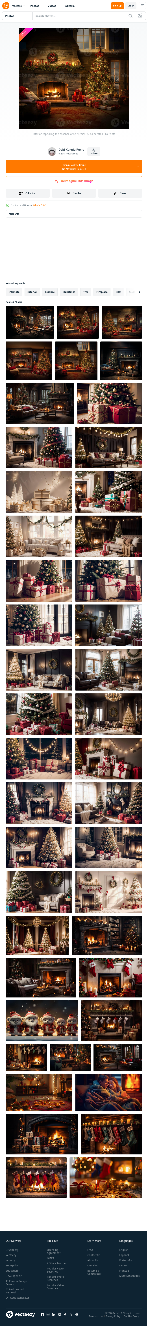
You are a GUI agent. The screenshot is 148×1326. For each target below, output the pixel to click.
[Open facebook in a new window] (42, 1317)
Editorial (70, 6)
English (121, 1249)
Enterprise (12, 1265)
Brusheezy (12, 1249)
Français (122, 1270)
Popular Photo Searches (54, 1278)
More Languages (127, 1275)
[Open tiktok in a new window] (65, 1317)
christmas (69, 292)
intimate (14, 292)
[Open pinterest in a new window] (59, 1317)
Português (123, 1260)
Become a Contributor (93, 1272)
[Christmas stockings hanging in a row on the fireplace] (111, 1134)
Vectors (17, 6)
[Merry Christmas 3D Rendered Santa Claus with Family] (42, 1020)
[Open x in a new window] (71, 1317)
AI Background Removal (15, 1291)
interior (32, 292)
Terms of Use (96, 1318)
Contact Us (92, 1255)
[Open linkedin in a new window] (53, 1317)
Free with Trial (74, 166)
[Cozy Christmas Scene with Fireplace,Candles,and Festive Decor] (105, 1177)
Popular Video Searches (54, 1286)
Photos (34, 6)
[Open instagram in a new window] (48, 1317)
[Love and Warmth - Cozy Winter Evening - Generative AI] (108, 1092)
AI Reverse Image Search (16, 1282)
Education (12, 1270)
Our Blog (91, 1265)
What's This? (39, 205)
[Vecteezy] (5, 5)
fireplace (102, 292)
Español (121, 1255)
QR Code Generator (12, 1299)
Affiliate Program (56, 1263)
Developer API (14, 1276)
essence (50, 292)
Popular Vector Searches (55, 1270)
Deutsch (122, 1265)
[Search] (130, 16)
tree (85, 292)
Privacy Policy (113, 1318)
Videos (52, 6)
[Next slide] (134, 292)
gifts (118, 292)
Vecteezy (11, 1255)
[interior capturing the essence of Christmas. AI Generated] (30, 322)
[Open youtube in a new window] (76, 1317)
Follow (93, 153)
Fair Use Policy (132, 1318)
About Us (91, 1260)
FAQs (89, 1249)
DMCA (50, 1258)
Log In (130, 5)
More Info (14, 213)
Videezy (10, 1260)
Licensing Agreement (53, 1251)
